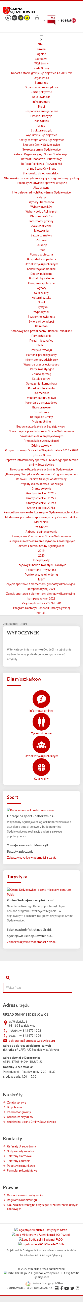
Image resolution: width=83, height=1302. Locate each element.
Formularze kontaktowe (22, 1170)
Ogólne (41, 54)
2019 (41, 550)
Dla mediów (41, 393)
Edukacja (41, 245)
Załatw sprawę (41, 374)
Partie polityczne (41, 92)
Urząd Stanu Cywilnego (41, 168)
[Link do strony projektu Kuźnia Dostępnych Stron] (41, 1229)
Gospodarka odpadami (41, 259)
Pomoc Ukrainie (41, 335)
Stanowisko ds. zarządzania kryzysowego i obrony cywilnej (41, 178)
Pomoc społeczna (41, 254)
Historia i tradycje (41, 116)
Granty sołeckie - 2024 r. (41, 503)
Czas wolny (41, 292)
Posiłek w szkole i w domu (41, 574)
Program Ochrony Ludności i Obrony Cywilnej (41, 608)
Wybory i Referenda (41, 202)
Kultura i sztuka (41, 297)
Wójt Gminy (41, 63)
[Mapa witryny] (37, 18)
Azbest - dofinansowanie (41, 531)
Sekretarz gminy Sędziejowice (41, 149)
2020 (41, 555)
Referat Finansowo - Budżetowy (41, 159)
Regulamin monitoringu (22, 1200)
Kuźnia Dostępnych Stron (48, 1283)
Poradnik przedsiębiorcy (41, 354)
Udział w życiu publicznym (41, 264)
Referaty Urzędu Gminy (22, 1146)
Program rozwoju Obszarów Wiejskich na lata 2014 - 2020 (41, 450)
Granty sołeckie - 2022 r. (41, 498)
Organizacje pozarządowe (41, 87)
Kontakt (41, 612)
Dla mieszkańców (41, 216)
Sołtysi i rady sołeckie (20, 1151)
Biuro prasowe (41, 407)
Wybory (41, 288)
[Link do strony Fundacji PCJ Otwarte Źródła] (41, 1244)
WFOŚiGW (41, 526)
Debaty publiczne (41, 273)
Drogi (41, 106)
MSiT (41, 579)
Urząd (41, 125)
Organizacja (41, 77)
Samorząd (41, 82)
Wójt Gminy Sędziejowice (41, 135)
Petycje (41, 197)
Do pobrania (41, 412)
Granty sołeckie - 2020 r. (41, 493)
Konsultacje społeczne (41, 269)
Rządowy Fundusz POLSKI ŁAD (41, 603)
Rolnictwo (41, 326)
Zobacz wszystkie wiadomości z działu (31, 857)
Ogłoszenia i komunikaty (41, 383)
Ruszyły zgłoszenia (20, 851)
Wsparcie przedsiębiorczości (41, 364)
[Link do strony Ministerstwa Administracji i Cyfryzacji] (41, 1234)
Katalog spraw (41, 378)
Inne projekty (41, 560)
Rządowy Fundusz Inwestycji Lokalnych (41, 565)
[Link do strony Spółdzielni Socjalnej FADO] (41, 1239)
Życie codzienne (41, 226)
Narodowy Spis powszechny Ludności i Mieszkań (41, 331)
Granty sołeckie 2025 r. (41, 507)
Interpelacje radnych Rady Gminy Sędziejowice (41, 192)
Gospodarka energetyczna (41, 111)
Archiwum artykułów (20, 1117)
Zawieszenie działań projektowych (41, 436)
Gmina (41, 49)
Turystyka (41, 307)
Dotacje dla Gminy (41, 416)
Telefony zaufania (18, 1161)
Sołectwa (41, 58)
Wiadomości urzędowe (41, 397)
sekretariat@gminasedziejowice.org (32, 1040)
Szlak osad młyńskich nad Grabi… (30, 929)
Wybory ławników (41, 206)
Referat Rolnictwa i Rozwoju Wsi (41, 163)
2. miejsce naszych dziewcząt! (27, 845)
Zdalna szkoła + (41, 445)
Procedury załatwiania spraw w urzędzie (41, 182)
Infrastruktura (41, 101)
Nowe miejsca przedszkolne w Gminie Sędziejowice (41, 431)
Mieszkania (41, 230)
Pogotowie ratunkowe (21, 1165)
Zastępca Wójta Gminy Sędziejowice (41, 139)
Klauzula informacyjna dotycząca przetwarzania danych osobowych (42, 1206)
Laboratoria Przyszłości (41, 569)
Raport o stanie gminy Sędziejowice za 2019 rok (41, 73)
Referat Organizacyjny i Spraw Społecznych (41, 154)
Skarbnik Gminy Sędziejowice (41, 144)
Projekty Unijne (41, 421)
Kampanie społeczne (41, 283)
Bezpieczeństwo (41, 235)
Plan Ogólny (41, 120)
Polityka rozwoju (41, 350)
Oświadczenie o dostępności (25, 1195)
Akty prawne (41, 187)
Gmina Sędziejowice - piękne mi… (31, 900)
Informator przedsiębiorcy (41, 359)
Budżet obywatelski (41, 278)
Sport (41, 302)
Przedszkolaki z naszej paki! (41, 440)
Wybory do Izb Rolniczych (41, 211)
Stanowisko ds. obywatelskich (41, 173)
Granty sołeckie (41, 488)
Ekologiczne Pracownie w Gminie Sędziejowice (41, 536)
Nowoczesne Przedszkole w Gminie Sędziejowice (41, 469)
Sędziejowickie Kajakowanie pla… (30, 936)
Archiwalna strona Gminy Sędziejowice (31, 1121)
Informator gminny (41, 221)
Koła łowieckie (41, 97)
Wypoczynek (41, 312)
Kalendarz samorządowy (41, 402)
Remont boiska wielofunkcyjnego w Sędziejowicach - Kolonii (41, 512)
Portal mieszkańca (41, 340)
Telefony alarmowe (19, 1156)
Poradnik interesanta (41, 388)
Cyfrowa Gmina (41, 455)
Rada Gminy (41, 68)
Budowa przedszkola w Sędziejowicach (41, 426)
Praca (41, 249)
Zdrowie (41, 240)
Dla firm (41, 345)
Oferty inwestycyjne (41, 369)
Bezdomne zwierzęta (41, 316)
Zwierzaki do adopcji (41, 321)
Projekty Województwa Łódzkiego (41, 484)
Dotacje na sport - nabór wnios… (31, 816)
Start (41, 44)
